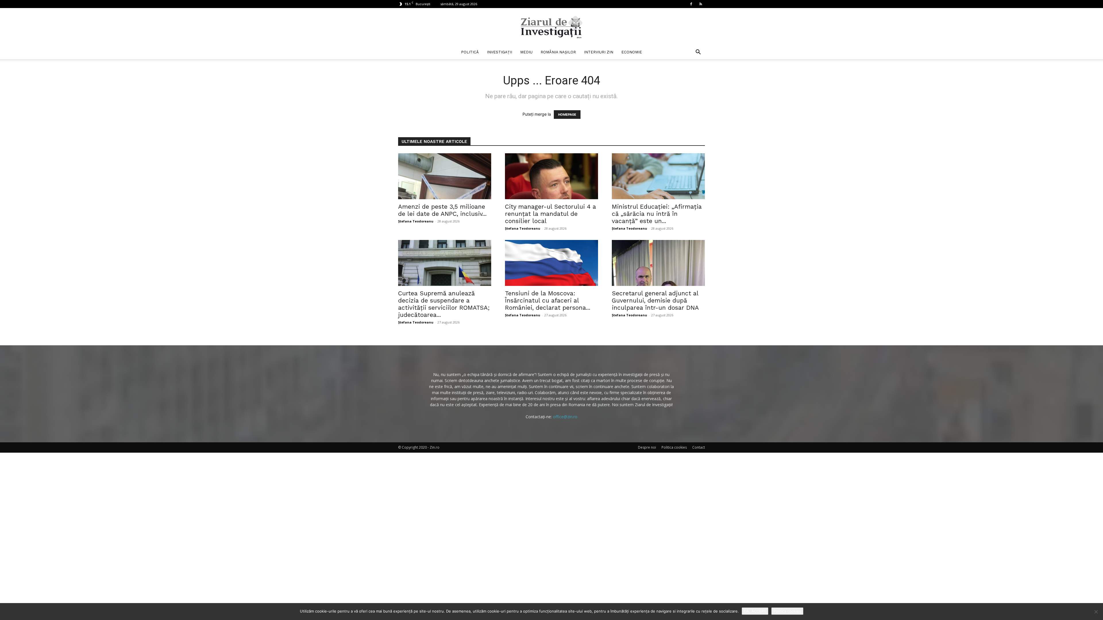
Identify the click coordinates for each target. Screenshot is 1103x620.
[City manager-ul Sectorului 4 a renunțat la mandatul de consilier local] (551, 176)
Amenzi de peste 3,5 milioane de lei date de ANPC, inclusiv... (442, 210)
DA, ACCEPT (755, 611)
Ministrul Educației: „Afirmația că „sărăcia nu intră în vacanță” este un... (657, 213)
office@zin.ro (565, 416)
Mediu (526, 52)
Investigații (499, 52)
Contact (698, 447)
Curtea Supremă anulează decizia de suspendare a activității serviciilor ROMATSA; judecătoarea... (444, 304)
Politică (470, 52)
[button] (698, 52)
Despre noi (647, 447)
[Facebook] (691, 4)
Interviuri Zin (598, 52)
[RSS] (700, 4)
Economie (631, 52)
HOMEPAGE (567, 115)
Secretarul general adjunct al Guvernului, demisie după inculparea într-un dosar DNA (655, 300)
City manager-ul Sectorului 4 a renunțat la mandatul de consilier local (550, 213)
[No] (1096, 612)
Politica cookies (674, 447)
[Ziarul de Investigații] (551, 27)
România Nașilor (558, 52)
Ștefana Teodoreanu (415, 221)
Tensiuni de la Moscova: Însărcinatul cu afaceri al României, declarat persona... (547, 300)
